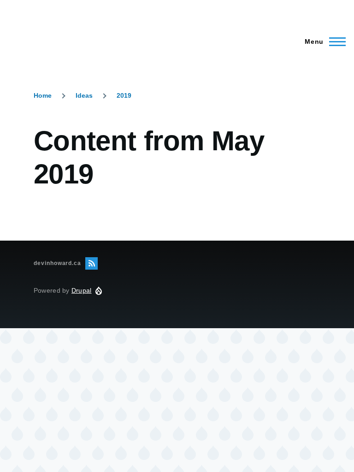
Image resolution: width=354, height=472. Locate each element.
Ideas (84, 95)
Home (43, 95)
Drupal (81, 290)
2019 (124, 95)
